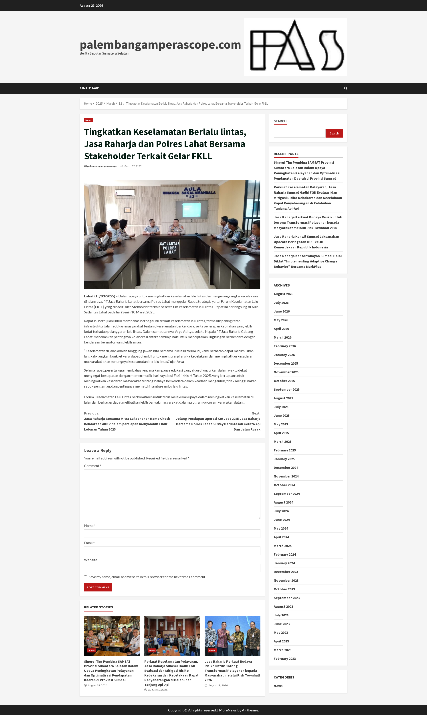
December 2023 (286, 571)
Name (90, 525)
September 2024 (287, 493)
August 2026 (283, 294)
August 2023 (283, 606)
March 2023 (282, 650)
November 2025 (286, 372)
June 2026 (282, 311)
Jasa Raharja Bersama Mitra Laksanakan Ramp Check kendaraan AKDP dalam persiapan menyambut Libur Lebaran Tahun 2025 (127, 421)
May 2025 (281, 424)
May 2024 (281, 528)
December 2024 (286, 467)
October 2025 (284, 380)
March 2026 (282, 337)
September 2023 (287, 597)
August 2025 (283, 398)
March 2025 (282, 441)
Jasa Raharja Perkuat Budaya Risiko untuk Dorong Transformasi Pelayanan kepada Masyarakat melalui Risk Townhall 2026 (232, 636)
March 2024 (282, 545)
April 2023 (281, 641)
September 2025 (287, 389)
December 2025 (286, 363)
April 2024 (281, 537)
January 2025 (284, 459)
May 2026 (281, 320)
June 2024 (282, 519)
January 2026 (284, 354)
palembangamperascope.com (160, 44)
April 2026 (281, 328)
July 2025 (281, 406)
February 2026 (285, 346)
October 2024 (284, 485)
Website (90, 560)
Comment (92, 465)
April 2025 (281, 433)
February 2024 (285, 554)
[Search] (345, 88)
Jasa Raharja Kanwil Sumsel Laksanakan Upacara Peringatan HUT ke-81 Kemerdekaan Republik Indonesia (306, 241)
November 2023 (286, 580)
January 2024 (284, 563)
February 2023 (285, 658)
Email (89, 542)
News (88, 120)
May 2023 (281, 632)
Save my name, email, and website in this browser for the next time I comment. (147, 577)
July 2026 (281, 302)
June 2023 (282, 624)
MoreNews (228, 710)
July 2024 (281, 511)
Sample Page (89, 88)
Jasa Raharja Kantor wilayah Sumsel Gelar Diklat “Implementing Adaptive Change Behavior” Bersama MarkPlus (308, 261)
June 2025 (282, 415)
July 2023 (281, 615)
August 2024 (283, 502)
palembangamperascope (102, 166)
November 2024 (286, 476)
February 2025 (285, 450)
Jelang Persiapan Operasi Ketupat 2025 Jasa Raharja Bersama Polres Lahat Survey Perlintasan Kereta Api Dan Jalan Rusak (218, 421)
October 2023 (284, 589)
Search (280, 121)
